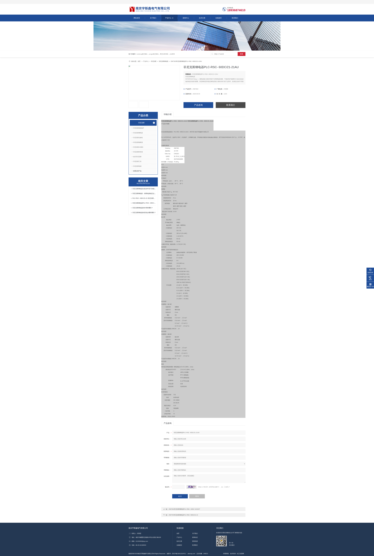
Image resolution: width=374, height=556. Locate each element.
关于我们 (153, 18)
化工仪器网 (240, 553)
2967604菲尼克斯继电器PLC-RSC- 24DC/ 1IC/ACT (184, 509)
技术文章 (202, 18)
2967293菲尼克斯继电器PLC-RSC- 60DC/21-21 (183, 515)
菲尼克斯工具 (137, 161)
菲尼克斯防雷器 (138, 152)
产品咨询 (198, 105)
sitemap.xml (191, 553)
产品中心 (168, 18)
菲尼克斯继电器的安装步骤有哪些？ (144, 212)
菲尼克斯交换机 (138, 137)
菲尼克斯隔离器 (138, 142)
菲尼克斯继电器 (163, 61)
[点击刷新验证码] (191, 487)
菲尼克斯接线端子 (138, 128)
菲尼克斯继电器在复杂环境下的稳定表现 (144, 189)
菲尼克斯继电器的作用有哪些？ (142, 208)
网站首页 (137, 18)
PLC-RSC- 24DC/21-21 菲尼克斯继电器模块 (144, 198)
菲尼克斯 (153, 61)
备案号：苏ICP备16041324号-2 (176, 553)
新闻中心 (186, 18)
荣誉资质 (195, 541)
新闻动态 (195, 537)
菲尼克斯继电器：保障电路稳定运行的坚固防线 (144, 193)
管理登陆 (226, 553)
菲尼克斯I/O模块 (138, 147)
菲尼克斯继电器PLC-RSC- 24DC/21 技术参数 (144, 203)
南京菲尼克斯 (137, 156)
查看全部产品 (137, 171)
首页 (139, 61)
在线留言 (218, 18)
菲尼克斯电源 (137, 166)
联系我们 (235, 18)
